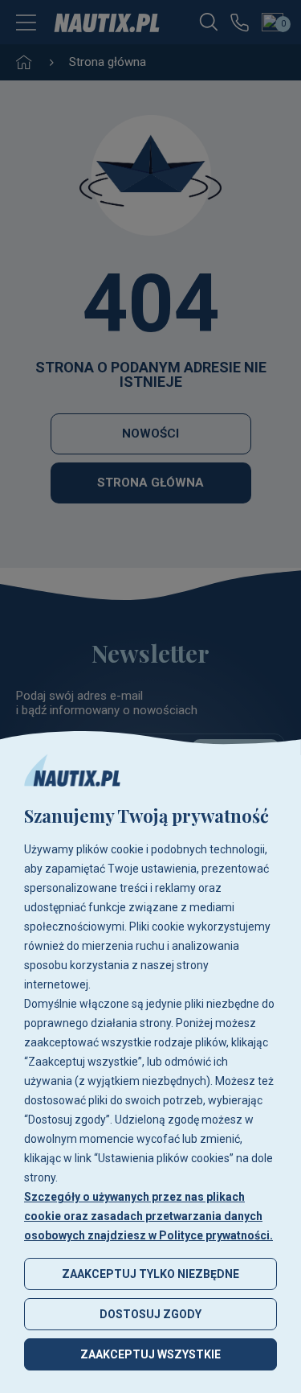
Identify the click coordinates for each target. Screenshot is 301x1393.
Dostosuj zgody (150, 1314)
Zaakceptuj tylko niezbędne (150, 1274)
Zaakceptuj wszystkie (150, 1354)
